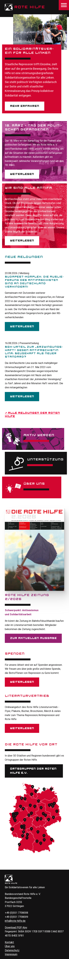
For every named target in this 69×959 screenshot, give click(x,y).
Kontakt (9, 942)
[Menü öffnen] (64, 5)
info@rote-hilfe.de (15, 920)
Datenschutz (12, 950)
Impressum (11, 954)
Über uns (10, 946)
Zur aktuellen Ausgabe (33, 638)
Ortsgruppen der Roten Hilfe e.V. (33, 770)
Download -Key (16, 927)
